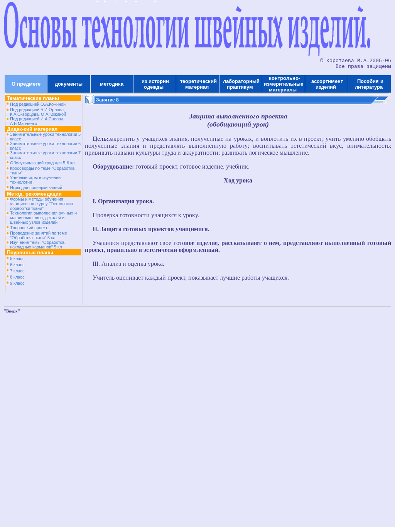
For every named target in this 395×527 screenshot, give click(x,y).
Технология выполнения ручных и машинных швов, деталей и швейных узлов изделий (43, 218)
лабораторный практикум (240, 84)
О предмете (26, 84)
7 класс (17, 271)
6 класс (17, 264)
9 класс (17, 283)
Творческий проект (28, 227)
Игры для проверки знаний (36, 187)
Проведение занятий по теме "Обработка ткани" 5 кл (38, 235)
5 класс (17, 258)
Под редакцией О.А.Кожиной (38, 104)
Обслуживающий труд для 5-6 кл (42, 162)
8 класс (17, 277)
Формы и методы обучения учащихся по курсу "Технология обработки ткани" (41, 204)
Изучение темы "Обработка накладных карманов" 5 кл (37, 244)
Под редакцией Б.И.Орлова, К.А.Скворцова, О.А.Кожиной (38, 112)
